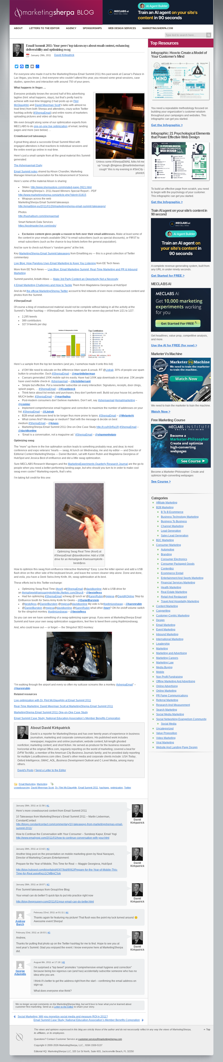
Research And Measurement (173, 704)
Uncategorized (165, 728)
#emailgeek (29, 592)
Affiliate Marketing (166, 502)
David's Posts (25, 770)
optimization (116, 787)
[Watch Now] (181, 400)
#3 (48, 884)
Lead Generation (171, 530)
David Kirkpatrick (64, 55)
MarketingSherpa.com (157, 28)
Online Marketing (166, 690)
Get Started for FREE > (167, 275)
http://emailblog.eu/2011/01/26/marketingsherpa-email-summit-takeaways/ (62, 206)
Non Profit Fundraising (169, 676)
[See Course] (181, 466)
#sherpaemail (59, 381)
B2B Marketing (165, 507)
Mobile (160, 671)
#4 (67, 912)
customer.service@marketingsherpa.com (100, 1039)
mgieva (110, 596)
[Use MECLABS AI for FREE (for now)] (181, 331)
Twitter (127, 787)
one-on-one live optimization (51, 126)
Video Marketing (166, 737)
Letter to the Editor (63, 1006)
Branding (166, 554)
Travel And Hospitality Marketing (180, 601)
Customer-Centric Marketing (172, 615)
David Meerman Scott (47, 105)
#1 (48, 805)
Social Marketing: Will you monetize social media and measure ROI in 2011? (63, 1016)
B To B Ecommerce (172, 512)
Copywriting (163, 610)
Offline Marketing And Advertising (175, 681)
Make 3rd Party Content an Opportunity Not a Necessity (85, 279)
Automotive (167, 549)
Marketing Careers (167, 657)
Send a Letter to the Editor (50, 770)
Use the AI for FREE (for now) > (174, 345)
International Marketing (169, 639)
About (18, 28)
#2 (48, 849)
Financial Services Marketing (178, 582)
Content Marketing (167, 606)
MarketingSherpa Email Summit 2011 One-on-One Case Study (51, 712)
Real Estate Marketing (174, 591)
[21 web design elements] (181, 183)
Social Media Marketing (170, 714)
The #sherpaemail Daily (28, 165)
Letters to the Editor (44, 28)
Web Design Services (122, 28)
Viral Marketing (165, 742)
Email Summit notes (25, 171)
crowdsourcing (22, 787)
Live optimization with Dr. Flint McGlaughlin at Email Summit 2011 (52, 700)
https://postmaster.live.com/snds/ (37, 225)
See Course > (161, 481)
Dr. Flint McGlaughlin (66, 787)
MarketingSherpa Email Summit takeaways (44, 253)
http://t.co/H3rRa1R (107, 427)
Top (208, 1029)
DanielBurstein (48, 604)
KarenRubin (96, 596)
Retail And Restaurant (174, 596)
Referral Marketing (167, 700)
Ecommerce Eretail (172, 573)
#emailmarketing (125, 400)
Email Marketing (27, 784)
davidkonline (93, 588)
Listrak (109, 369)
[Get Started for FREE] (181, 261)
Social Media (168, 723)
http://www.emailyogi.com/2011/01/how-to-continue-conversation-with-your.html (62, 837)
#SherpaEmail (42, 112)
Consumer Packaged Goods (177, 563)
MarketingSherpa (24, 1037)
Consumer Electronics (174, 559)
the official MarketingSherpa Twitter (47, 291)
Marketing (42, 784)
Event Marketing (165, 629)
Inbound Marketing (167, 634)
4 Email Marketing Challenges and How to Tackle (43, 285)
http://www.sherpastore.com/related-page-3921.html (61, 187)
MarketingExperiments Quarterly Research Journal (98, 463)
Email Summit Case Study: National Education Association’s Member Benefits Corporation (67, 718)
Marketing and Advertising (171, 653)
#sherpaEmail (124, 684)
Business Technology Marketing (180, 516)
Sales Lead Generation (174, 535)
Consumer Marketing (168, 545)
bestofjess (31, 604)
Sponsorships (92, 28)
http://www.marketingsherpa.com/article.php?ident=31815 (52, 194)
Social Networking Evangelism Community (181, 719)
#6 (63, 962)
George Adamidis (20, 973)
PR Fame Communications (172, 695)
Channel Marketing (172, 526)
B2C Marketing (165, 540)
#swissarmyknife (46, 592)
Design (160, 620)
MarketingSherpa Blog (56, 13)
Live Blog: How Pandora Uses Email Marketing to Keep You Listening (55, 263)
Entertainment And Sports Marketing (182, 578)
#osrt (59, 588)
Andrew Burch (20, 923)
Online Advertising (167, 686)
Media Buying (164, 667)
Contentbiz (167, 568)
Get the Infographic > (167, 125)
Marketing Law (165, 662)
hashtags (104, 787)
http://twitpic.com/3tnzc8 (69, 592)
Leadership (163, 643)
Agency (71, 28)
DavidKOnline (126, 596)
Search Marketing (166, 709)
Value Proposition (166, 733)
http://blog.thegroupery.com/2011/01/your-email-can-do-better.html (55, 901)
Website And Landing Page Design (177, 747)
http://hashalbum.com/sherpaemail (38, 216)
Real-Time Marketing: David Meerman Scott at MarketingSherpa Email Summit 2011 (63, 706)
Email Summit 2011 (88, 787)
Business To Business (174, 521)
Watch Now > (160, 411)
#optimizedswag (113, 604)
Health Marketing (171, 587)
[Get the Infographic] (181, 103)
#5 (49, 932)
